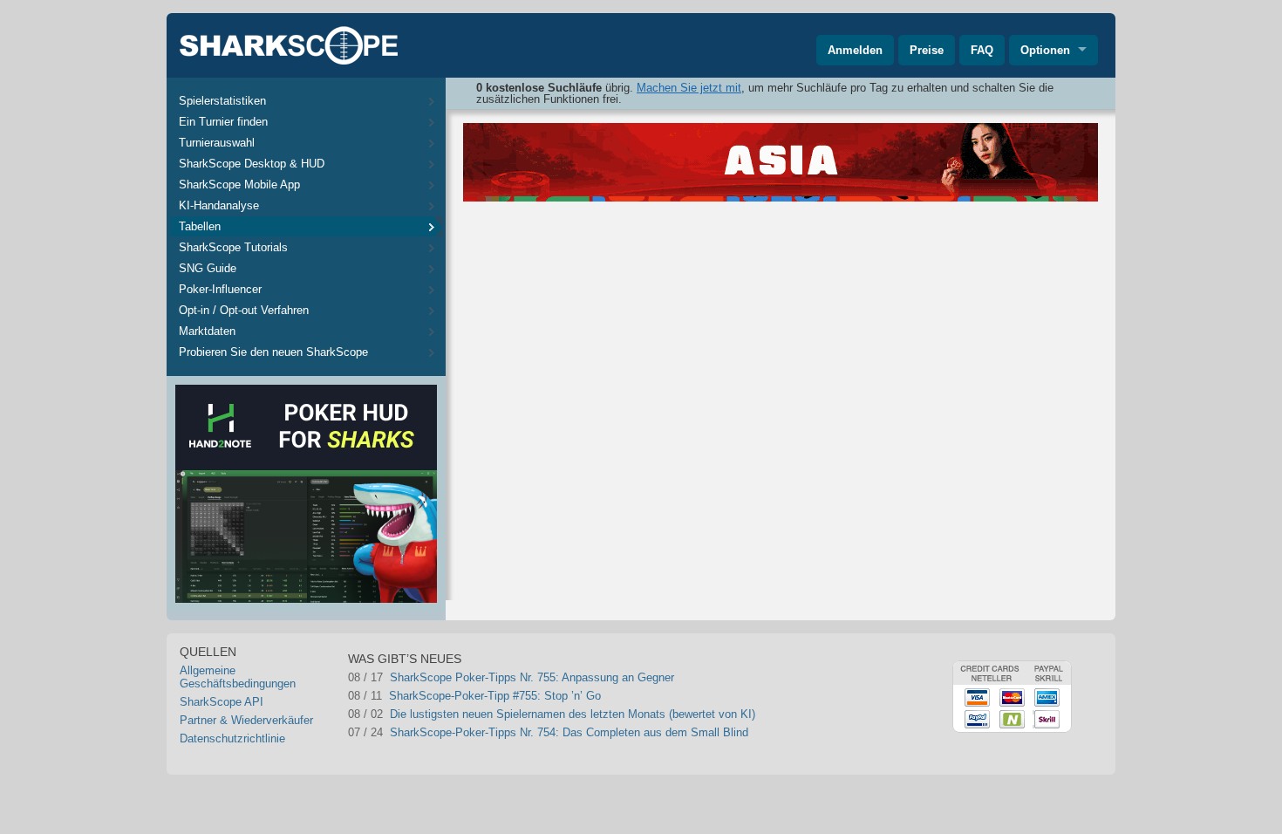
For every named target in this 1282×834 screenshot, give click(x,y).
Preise (927, 50)
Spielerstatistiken (222, 100)
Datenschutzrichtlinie (232, 738)
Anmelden (855, 50)
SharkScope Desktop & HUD (251, 163)
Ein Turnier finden (223, 121)
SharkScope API (221, 701)
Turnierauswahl (217, 142)
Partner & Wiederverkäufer (246, 720)
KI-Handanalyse (219, 205)
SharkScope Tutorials (233, 247)
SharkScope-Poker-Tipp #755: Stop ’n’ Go (495, 695)
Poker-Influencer (220, 289)
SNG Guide (207, 268)
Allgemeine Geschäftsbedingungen (238, 677)
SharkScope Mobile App (239, 184)
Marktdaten (207, 331)
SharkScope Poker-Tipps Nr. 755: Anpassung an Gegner (532, 677)
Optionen (1045, 50)
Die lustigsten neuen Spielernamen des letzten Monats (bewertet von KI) (572, 714)
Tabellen (200, 226)
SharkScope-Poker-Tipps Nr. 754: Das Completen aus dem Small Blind (569, 732)
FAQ (982, 50)
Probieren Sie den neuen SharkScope (273, 352)
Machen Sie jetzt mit (689, 87)
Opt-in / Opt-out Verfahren (244, 310)
